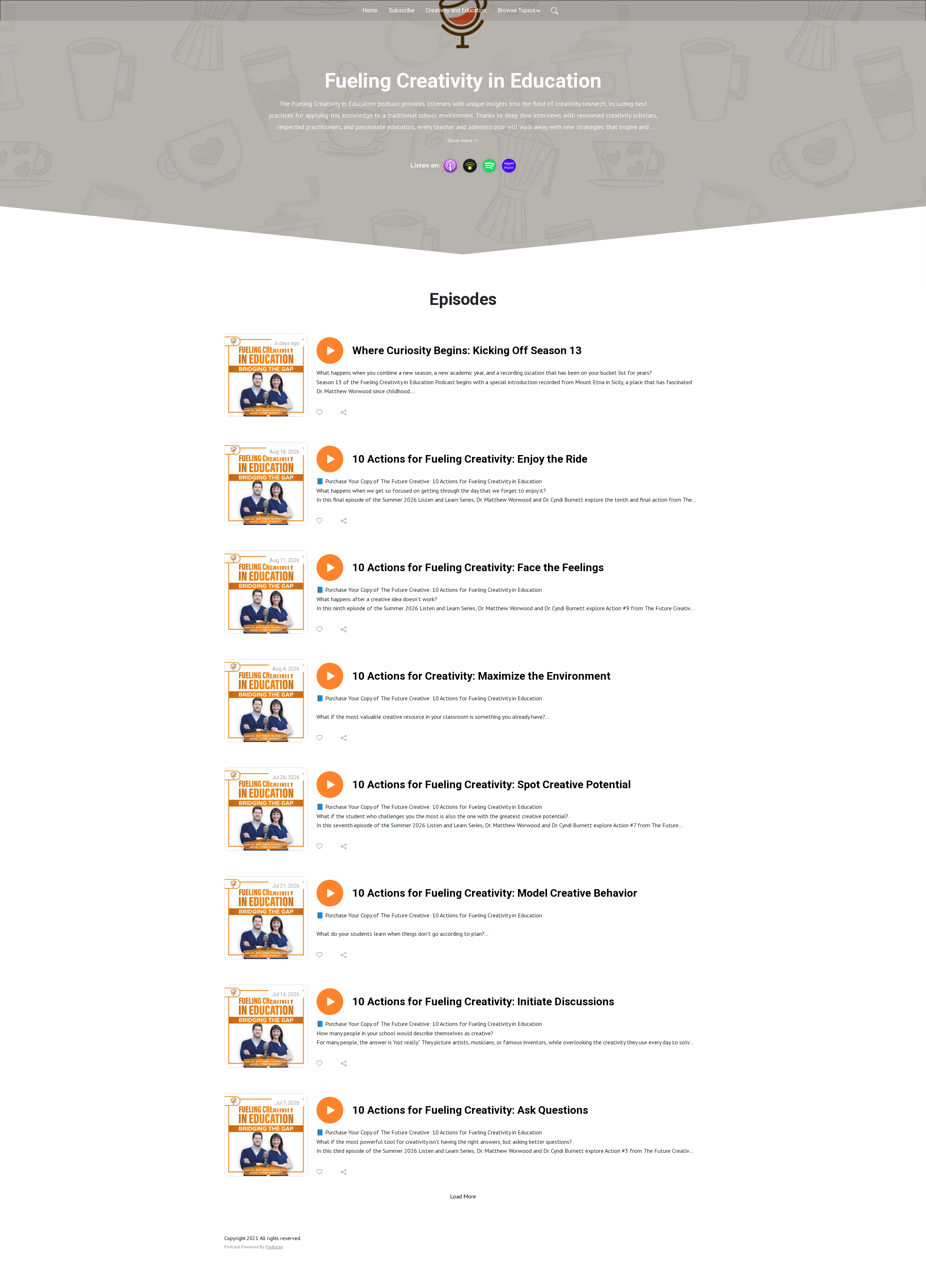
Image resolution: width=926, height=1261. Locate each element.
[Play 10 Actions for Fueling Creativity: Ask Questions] (330, 1110)
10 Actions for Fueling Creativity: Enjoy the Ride (469, 459)
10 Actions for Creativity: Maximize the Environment (481, 676)
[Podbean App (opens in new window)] (470, 166)
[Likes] (320, 412)
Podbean (274, 1246)
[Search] (554, 10)
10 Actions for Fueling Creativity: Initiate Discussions (483, 1001)
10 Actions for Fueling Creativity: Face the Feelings (478, 567)
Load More (463, 1196)
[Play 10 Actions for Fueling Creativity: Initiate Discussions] (330, 1001)
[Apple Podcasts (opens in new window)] (450, 166)
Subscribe (402, 10)
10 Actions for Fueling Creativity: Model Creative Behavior (494, 893)
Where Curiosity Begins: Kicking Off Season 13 (467, 350)
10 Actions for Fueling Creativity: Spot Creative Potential (491, 784)
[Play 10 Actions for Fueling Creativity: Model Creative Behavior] (330, 893)
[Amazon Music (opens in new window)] (509, 166)
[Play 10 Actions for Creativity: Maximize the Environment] (330, 676)
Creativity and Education (456, 10)
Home (370, 10)
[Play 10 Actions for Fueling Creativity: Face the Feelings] (330, 567)
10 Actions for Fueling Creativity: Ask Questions (470, 1110)
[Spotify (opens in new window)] (489, 166)
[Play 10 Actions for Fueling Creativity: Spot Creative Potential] (330, 784)
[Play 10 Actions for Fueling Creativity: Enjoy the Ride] (330, 459)
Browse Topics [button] (516, 10)
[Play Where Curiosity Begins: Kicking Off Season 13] (330, 350)
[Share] (344, 412)
